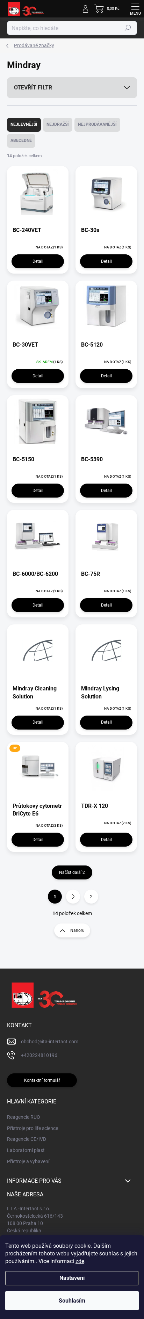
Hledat (128, 28)
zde (79, 1261)
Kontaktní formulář (42, 1080)
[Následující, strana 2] (73, 897)
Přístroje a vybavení (28, 1161)
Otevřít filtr (33, 87)
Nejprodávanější (97, 124)
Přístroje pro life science (32, 1128)
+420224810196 (39, 1055)
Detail (38, 261)
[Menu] (135, 8)
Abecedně (21, 140)
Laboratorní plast (26, 1150)
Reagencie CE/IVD (26, 1139)
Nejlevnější (23, 124)
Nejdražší (57, 124)
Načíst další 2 (72, 872)
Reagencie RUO (23, 1117)
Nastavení (72, 1278)
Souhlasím (72, 1300)
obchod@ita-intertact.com (49, 1041)
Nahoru (77, 930)
